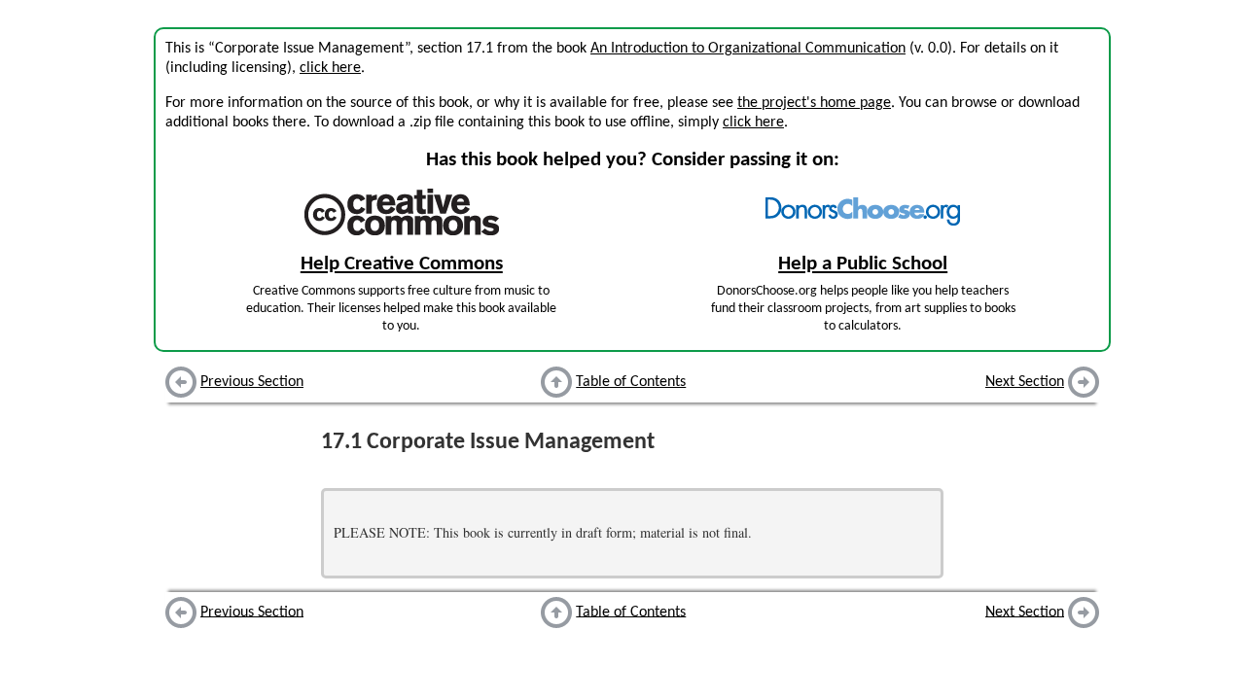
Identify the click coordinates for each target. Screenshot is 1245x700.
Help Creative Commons (402, 264)
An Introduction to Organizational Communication (748, 48)
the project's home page (814, 103)
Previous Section (251, 382)
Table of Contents (631, 382)
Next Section (1024, 382)
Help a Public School (862, 264)
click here (330, 68)
